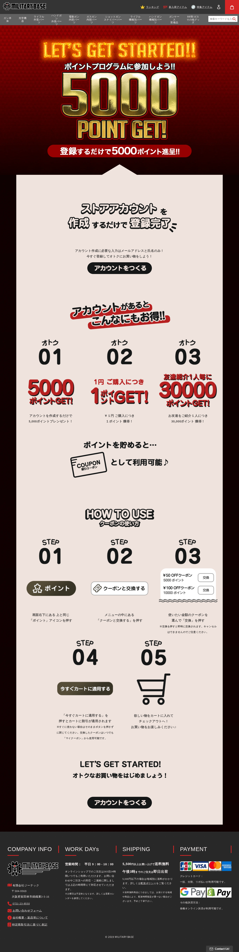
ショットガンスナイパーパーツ (113, 19)
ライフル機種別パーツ (135, 19)
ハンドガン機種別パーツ (155, 19)
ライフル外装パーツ (39, 19)
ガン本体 (8, 19)
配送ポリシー (148, 883)
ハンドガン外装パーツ (56, 20)
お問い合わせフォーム (27, 910)
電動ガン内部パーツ (74, 19)
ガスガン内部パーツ (92, 19)
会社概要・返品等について (30, 917)
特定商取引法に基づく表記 (29, 924)
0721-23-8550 (21, 903)
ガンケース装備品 (174, 19)
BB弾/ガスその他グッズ (193, 19)
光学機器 (23, 19)
